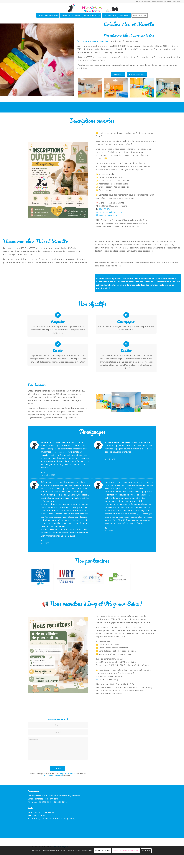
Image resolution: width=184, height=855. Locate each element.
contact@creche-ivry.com (148, 1)
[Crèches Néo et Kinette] (92, 8)
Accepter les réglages (102, 850)
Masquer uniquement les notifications (126, 850)
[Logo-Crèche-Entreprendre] (118, 577)
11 (133, 409)
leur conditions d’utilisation (53, 775)
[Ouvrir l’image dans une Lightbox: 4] (111, 407)
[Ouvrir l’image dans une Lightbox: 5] (137, 408)
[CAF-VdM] (40, 577)
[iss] (66, 577)
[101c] (92, 577)
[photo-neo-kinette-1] (90, 87)
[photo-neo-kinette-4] (168, 87)
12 (134, 409)
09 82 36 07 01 (167, 1)
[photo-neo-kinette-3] (142, 87)
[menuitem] (40, 15)
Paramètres (146, 850)
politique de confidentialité (67, 773)
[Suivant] (151, 402)
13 (136, 409)
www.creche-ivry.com (108, 215)
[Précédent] (100, 402)
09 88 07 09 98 (176, 1)
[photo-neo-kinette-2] (116, 87)
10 (131, 409)
